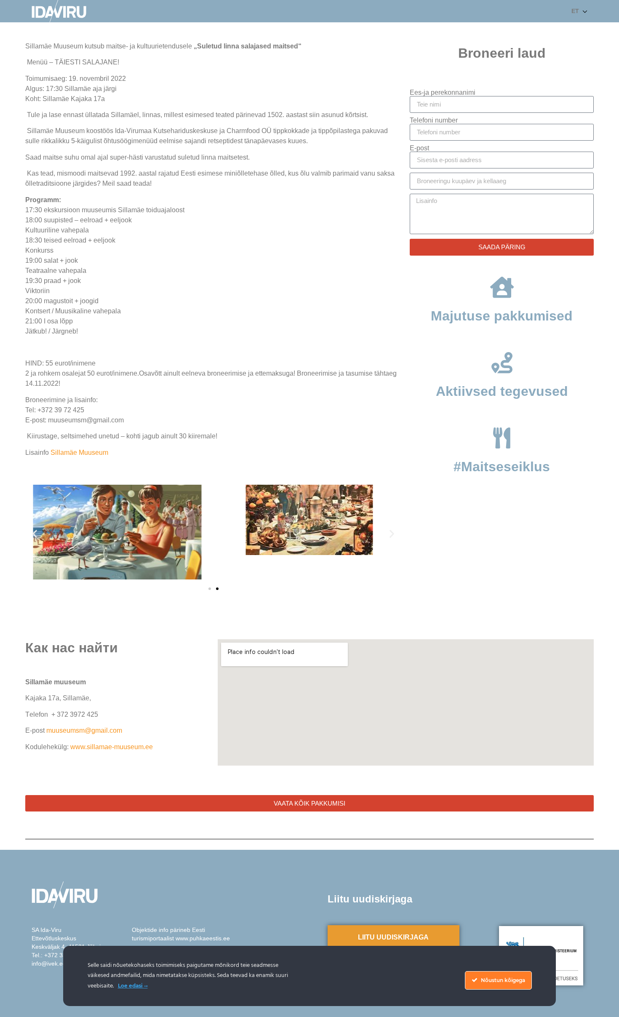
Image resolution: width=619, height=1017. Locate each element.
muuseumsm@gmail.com (84, 730)
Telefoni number (434, 120)
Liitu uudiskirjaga (393, 937)
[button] (34, 533)
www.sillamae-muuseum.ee (111, 746)
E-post (419, 148)
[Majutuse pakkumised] (501, 287)
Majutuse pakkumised (502, 315)
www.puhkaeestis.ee (203, 938)
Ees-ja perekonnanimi (442, 92)
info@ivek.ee (49, 963)
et (575, 11)
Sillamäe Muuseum (79, 452)
